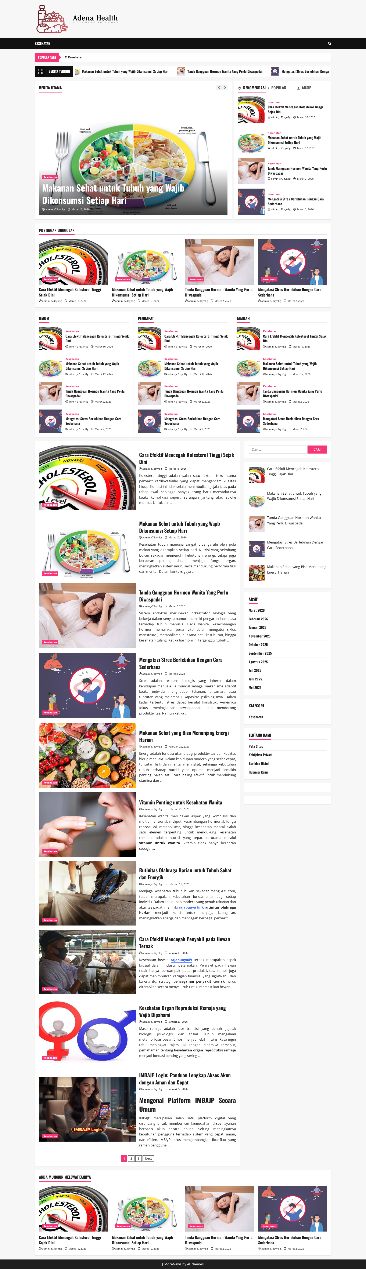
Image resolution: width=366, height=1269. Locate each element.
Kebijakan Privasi (260, 754)
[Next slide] (224, 87)
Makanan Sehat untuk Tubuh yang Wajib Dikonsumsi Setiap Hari (251, 140)
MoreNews (173, 1264)
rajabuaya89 (181, 959)
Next (148, 1158)
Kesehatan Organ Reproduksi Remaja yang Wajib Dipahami (87, 1031)
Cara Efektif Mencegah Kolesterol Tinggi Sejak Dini (251, 110)
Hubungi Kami (258, 772)
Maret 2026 (257, 610)
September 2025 (260, 653)
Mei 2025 (255, 687)
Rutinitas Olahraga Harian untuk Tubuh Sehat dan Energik (87, 893)
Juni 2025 (255, 678)
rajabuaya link (191, 907)
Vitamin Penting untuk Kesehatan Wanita (87, 824)
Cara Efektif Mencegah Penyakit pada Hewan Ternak (87, 962)
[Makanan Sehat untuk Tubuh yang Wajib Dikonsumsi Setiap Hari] (146, 262)
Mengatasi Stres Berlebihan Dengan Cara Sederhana (261, 71)
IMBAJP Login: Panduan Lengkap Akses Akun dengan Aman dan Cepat (87, 1109)
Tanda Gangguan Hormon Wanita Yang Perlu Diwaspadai (169, 71)
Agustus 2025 (258, 661)
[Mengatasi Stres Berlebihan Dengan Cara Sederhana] (292, 262)
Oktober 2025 (258, 644)
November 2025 (259, 636)
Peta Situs (256, 746)
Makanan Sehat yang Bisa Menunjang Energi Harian (87, 755)
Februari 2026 (258, 618)
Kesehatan (42, 43)
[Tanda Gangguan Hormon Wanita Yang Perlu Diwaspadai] (133, 156)
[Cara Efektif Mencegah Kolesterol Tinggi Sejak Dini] (73, 262)
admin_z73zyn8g (55, 209)
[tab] (253, 88)
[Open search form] (329, 43)
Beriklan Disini (259, 763)
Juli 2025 (255, 670)
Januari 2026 (257, 627)
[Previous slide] (219, 87)
